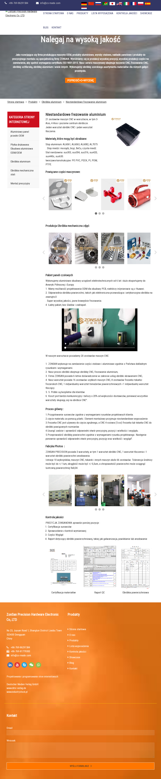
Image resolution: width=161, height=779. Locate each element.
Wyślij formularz (79, 766)
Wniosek (11, 740)
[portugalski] (105, 3)
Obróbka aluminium (51, 101)
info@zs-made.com (50, 3)
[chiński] (91, 3)
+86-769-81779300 (20, 651)
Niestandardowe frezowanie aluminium (86, 101)
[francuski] (133, 3)
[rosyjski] (98, 3)
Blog (45, 27)
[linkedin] (10, 665)
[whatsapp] (38, 665)
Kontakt (56, 27)
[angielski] (119, 3)
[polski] (140, 3)
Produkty (82, 13)
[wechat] (31, 665)
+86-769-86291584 (18, 3)
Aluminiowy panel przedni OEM (20, 133)
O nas (70, 13)
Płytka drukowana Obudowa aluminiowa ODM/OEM (22, 148)
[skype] (24, 665)
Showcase (146, 13)
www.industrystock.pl (17, 691)
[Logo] (24, 13)
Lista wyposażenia (102, 13)
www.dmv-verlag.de (16, 688)
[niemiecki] (84, 3)
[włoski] (126, 3)
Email (9, 727)
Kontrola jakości (126, 13)
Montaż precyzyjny (20, 183)
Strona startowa (53, 13)
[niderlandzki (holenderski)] (84, 8)
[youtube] (17, 665)
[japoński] (112, 3)
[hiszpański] (147, 3)
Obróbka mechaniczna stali (22, 172)
